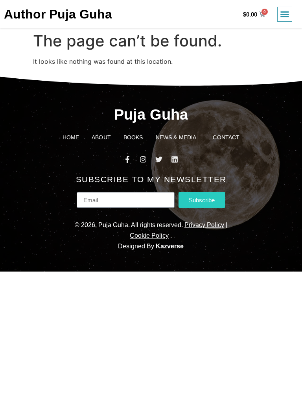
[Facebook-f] (127, 159)
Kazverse (170, 246)
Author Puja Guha (58, 14)
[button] (284, 14)
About (101, 137)
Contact (226, 137)
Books (133, 137)
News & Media (176, 137)
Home (71, 137)
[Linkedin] (175, 159)
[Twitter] (159, 159)
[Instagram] (143, 159)
